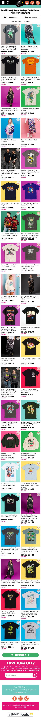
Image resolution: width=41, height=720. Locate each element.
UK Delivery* (20, 687)
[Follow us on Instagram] (20, 698)
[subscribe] (35, 675)
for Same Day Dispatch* (20, 690)
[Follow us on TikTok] (26, 698)
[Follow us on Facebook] (14, 698)
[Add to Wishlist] (18, 25)
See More (20, 655)
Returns (20, 693)
